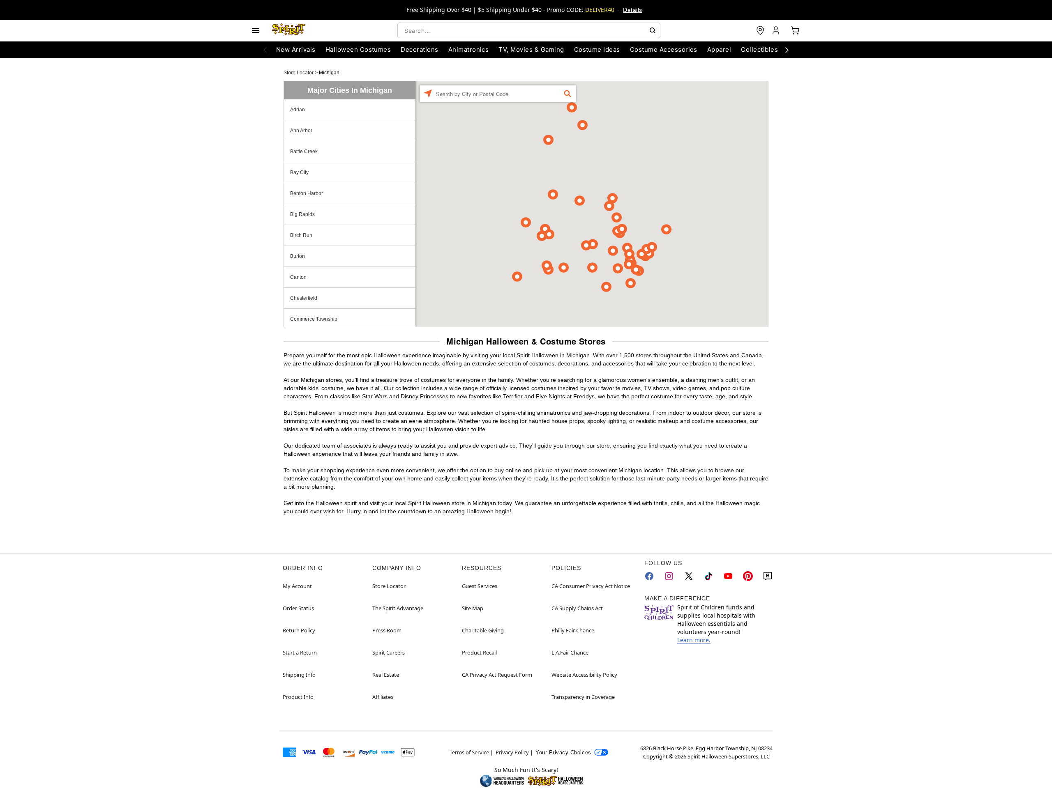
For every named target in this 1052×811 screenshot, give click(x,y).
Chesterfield (303, 298)
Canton (298, 277)
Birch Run (301, 235)
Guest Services (479, 586)
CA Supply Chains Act (577, 608)
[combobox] (529, 30)
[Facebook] (649, 576)
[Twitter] (689, 576)
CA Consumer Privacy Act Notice (590, 586)
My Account (297, 586)
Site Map (472, 608)
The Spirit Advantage (397, 608)
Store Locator (299, 73)
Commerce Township (313, 319)
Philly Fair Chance (572, 630)
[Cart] (795, 30)
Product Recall (479, 652)
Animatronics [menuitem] (468, 49)
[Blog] (768, 576)
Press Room (386, 630)
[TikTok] (708, 576)
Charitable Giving (483, 630)
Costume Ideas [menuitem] (597, 49)
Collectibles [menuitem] (759, 49)
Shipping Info (299, 674)
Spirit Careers (388, 652)
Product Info (298, 697)
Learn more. (694, 640)
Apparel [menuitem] (719, 49)
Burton (297, 256)
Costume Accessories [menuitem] (663, 49)
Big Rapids (302, 214)
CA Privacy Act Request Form (497, 674)
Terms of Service (469, 752)
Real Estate (385, 674)
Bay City (299, 172)
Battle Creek (304, 151)
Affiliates (382, 697)
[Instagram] (669, 576)
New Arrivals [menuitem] (296, 49)
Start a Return (300, 652)
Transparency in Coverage (583, 697)
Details (632, 10)
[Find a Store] (760, 30)
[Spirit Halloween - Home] (289, 30)
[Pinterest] (748, 576)
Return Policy (299, 630)
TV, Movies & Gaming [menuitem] (531, 49)
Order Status (298, 608)
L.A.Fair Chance (569, 652)
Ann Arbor (301, 130)
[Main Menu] (255, 30)
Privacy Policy (512, 752)
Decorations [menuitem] (419, 49)
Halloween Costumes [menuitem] (358, 49)
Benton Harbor (306, 193)
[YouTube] (728, 576)
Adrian (297, 110)
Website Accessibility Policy (584, 674)
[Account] (776, 30)
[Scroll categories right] (787, 49)
